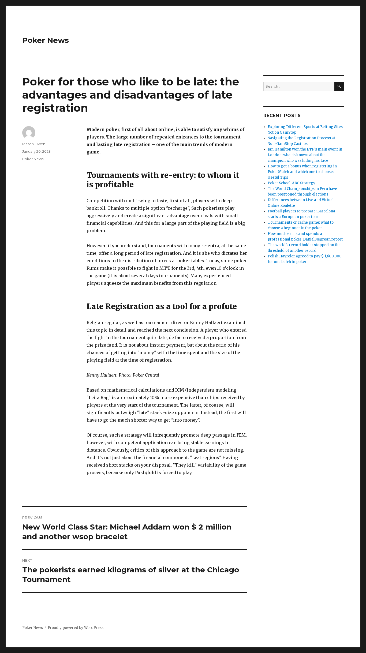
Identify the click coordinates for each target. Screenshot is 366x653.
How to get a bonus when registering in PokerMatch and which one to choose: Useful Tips (302, 172)
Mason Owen (33, 144)
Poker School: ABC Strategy (291, 183)
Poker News (45, 40)
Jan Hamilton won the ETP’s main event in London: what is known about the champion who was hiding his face (305, 155)
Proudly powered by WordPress (75, 627)
